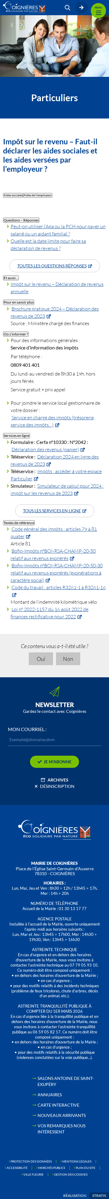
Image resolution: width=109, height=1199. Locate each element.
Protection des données (31, 1161)
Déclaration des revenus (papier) (45, 449)
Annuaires (50, 1094)
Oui (41, 658)
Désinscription (57, 786)
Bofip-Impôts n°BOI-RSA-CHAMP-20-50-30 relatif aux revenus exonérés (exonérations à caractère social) (57, 572)
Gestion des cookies (71, 1174)
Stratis (99, 1195)
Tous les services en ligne (52, 510)
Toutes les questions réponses (52, 265)
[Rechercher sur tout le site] (67, 8)
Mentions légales (76, 1161)
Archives (58, 779)
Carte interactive (58, 1105)
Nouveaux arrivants (62, 1115)
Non (68, 658)
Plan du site (85, 1168)
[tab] (13, 195)
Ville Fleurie (33, 1174)
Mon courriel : (27, 729)
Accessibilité (17, 1168)
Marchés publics (51, 1168)
